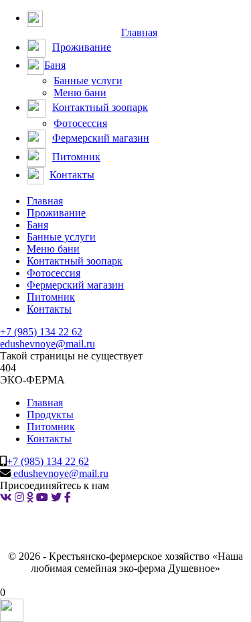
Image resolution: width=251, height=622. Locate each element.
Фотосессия (80, 123)
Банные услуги (88, 80)
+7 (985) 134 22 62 (41, 331)
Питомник (51, 297)
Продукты (50, 414)
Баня (37, 224)
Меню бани (80, 92)
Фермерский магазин (75, 285)
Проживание (56, 212)
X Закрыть (24, 580)
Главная (45, 200)
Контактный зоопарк (74, 261)
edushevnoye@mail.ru (47, 343)
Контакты (49, 309)
